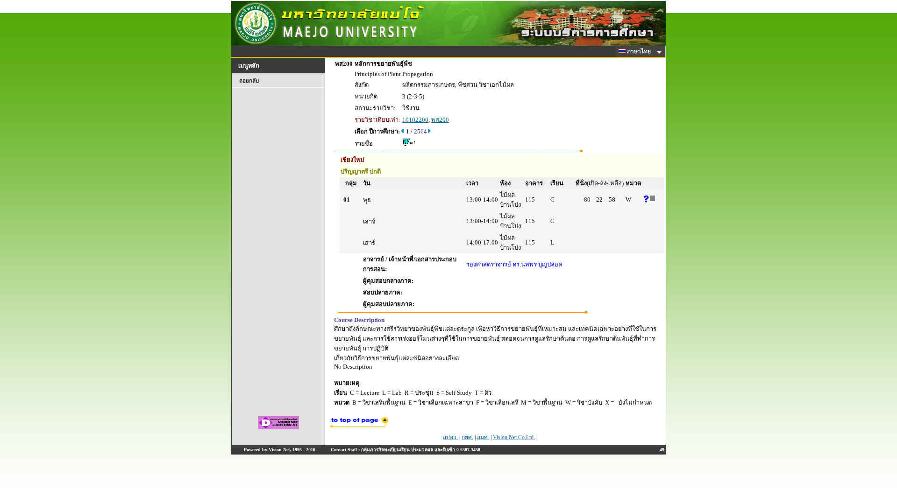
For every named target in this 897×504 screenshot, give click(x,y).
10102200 (415, 119)
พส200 (440, 119)
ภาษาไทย (640, 51)
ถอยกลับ (249, 81)
